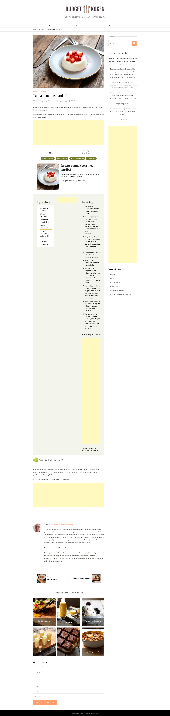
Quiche (86, 25)
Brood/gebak (49, 25)
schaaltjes (88, 263)
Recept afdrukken (68, 181)
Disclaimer (113, 274)
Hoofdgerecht (67, 25)
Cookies (112, 278)
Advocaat (69, 622)
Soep (101, 25)
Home (39, 25)
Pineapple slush (44, 652)
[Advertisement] (68, 132)
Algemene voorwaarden (118, 290)
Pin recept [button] (81, 181)
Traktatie (129, 25)
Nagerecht (78, 25)
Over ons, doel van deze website (120, 294)
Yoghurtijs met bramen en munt (92, 622)
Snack (94, 25)
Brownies (69, 652)
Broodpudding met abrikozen (92, 652)
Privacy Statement (116, 286)
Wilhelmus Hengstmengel (40, 101)
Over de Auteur (115, 282)
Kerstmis (35, 91)
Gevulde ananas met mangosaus (44, 622)
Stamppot (109, 25)
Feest (57, 25)
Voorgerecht (119, 25)
